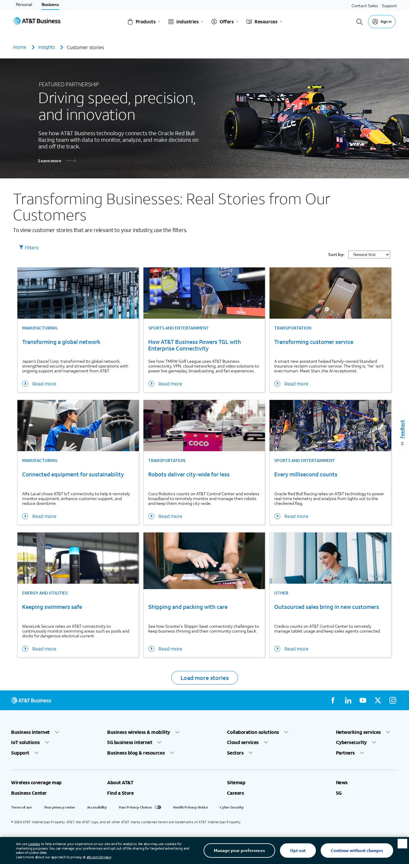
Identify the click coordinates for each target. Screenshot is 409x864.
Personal (24, 4)
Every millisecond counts (305, 474)
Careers (235, 793)
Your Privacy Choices (135, 807)
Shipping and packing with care (188, 606)
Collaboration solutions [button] (253, 732)
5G (339, 793)
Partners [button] (345, 752)
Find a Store (120, 793)
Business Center (29, 793)
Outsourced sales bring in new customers (326, 606)
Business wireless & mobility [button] (138, 732)
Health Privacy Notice (190, 807)
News (342, 782)
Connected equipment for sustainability (73, 474)
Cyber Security (231, 807)
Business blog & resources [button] (136, 752)
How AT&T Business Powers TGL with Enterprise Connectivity (194, 345)
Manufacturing (39, 328)
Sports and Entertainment (178, 328)
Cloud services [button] (243, 742)
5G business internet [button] (129, 742)
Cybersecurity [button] (351, 742)
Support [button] (20, 752)
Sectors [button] (235, 752)
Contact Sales (365, 5)
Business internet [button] (30, 732)
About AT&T (120, 782)
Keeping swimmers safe (52, 606)
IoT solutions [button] (25, 742)
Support (389, 5)
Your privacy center (59, 807)
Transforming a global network (61, 341)
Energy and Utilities (45, 593)
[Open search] (360, 21)
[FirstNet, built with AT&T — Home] (36, 21)
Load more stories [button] (205, 677)
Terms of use (21, 807)
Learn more (49, 160)
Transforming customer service (313, 341)
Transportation (292, 328)
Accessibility (97, 807)
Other (281, 593)
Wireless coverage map (36, 782)
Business (50, 4)
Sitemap (236, 782)
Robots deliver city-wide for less (189, 474)
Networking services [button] (358, 732)
